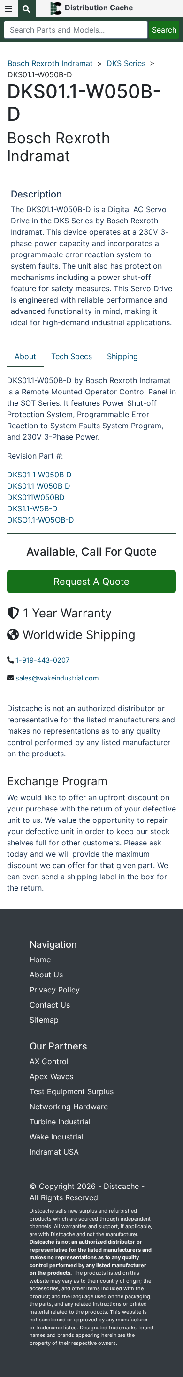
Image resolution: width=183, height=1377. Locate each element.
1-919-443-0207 (42, 660)
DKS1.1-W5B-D (32, 508)
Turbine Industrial (60, 1121)
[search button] (27, 8)
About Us (46, 974)
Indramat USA (54, 1151)
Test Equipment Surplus (72, 1091)
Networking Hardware (69, 1106)
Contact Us (50, 1004)
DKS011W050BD (36, 497)
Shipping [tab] (122, 356)
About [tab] (25, 356)
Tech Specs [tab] (71, 356)
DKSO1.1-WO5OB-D (40, 520)
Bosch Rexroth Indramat (50, 63)
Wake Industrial (57, 1136)
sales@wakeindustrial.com (57, 678)
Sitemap (44, 1020)
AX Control (49, 1061)
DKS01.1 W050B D (38, 486)
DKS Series (126, 63)
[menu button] (9, 8)
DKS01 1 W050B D (39, 474)
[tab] (25, 357)
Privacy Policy (55, 989)
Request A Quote (91, 581)
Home (40, 959)
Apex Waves (51, 1076)
